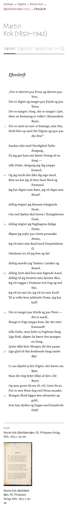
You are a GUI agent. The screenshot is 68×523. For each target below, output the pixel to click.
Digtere (21, 4)
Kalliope (8, 4)
